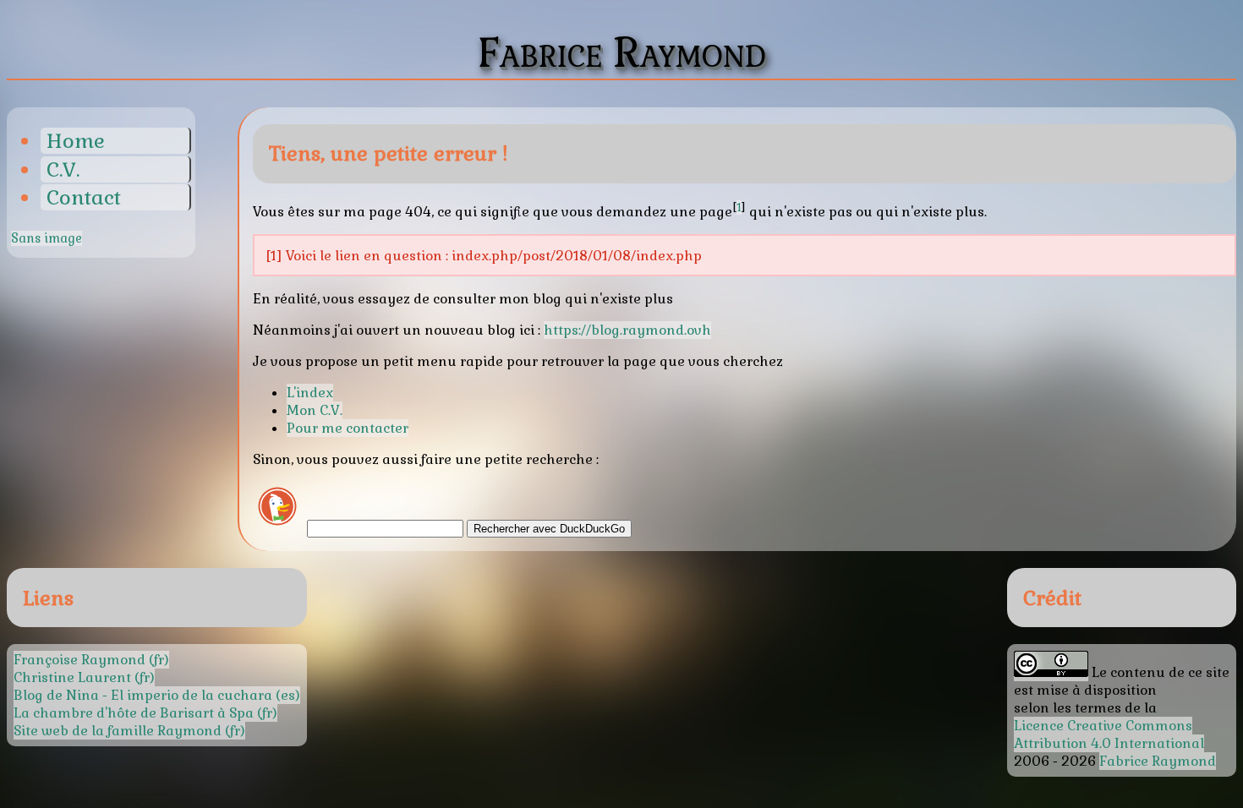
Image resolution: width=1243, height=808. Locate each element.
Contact (84, 197)
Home (76, 141)
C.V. (63, 169)
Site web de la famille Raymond (118, 731)
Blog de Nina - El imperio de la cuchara (143, 695)
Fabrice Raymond (1157, 761)
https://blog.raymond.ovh (627, 330)
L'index (310, 392)
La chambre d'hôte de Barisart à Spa (134, 713)
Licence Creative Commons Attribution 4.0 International (1109, 734)
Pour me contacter (347, 428)
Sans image (46, 238)
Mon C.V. (314, 410)
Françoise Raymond (79, 660)
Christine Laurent (72, 677)
